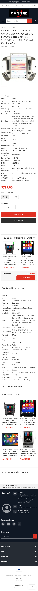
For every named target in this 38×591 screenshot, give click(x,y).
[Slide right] (36, 67)
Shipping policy (19, 585)
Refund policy (19, 578)
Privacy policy (19, 580)
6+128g (14, 197)
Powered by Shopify (27, 575)
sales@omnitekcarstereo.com (27, 508)
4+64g (5, 197)
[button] (3, 21)
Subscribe (35, 536)
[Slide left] (2, 67)
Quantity (4, 203)
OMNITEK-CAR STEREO (15, 575)
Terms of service (19, 583)
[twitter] (14, 524)
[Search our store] (29, 21)
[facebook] (3, 524)
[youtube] (9, 524)
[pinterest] (19, 524)
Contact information (19, 588)
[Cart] (35, 21)
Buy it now (18, 220)
